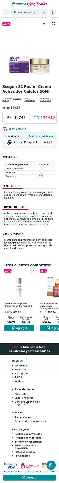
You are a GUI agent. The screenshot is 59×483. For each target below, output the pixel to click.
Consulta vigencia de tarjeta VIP (27, 403)
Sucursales (21, 394)
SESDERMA (29, 100)
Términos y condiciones (28, 441)
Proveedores (22, 455)
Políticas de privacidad (28, 433)
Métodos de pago (25, 451)
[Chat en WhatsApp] (51, 465)
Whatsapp (21, 365)
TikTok (19, 377)
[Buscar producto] (44, 12)
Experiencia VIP (24, 397)
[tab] (10, 157)
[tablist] (29, 203)
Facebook (20, 369)
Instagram (21, 373)
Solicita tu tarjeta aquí (41, 136)
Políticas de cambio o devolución (27, 446)
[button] (5, 12)
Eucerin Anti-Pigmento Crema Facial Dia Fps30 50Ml (19, 304)
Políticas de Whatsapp (28, 437)
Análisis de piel (23, 417)
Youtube (19, 381)
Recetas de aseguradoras (30, 421)
